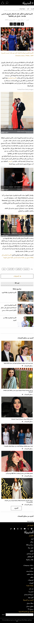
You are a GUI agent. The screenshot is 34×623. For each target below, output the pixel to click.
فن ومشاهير (30, 554)
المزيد (16, 508)
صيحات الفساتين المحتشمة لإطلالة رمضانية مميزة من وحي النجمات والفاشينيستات (19, 501)
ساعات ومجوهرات (28, 565)
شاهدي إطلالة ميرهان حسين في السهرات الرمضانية (22, 419)
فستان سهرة (26, 269)
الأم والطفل (30, 556)
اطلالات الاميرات (10, 269)
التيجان (10, 161)
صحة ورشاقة (29, 545)
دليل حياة (30, 548)
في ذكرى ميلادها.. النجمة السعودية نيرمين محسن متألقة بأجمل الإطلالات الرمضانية (18, 391)
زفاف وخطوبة (29, 559)
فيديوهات (30, 580)
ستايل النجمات (22, 9)
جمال (31, 542)
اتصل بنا (31, 592)
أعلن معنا (30, 597)
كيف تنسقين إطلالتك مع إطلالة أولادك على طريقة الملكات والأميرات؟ (18, 446)
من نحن (31, 589)
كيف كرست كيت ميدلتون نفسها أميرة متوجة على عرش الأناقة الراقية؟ (18, 363)
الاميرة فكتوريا (19, 269)
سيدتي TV (30, 609)
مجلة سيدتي (30, 603)
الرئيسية (32, 9)
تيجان (4, 269)
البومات (31, 583)
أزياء (28, 9)
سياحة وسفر (29, 571)
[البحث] (7, 3)
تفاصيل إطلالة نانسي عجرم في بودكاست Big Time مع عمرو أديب (19, 473)
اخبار (32, 568)
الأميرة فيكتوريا (12, 78)
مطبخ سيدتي (29, 606)
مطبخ (31, 551)
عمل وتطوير (30, 574)
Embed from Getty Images (7, 167)
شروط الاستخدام (28, 594)
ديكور (31, 577)
